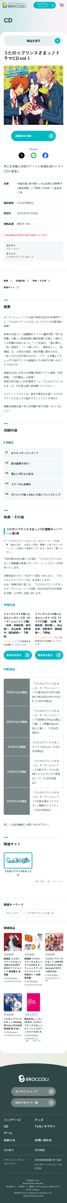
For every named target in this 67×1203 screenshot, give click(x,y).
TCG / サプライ (45, 1126)
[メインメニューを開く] (61, 5)
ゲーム (8, 1133)
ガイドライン (10, 1163)
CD (6, 1126)
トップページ (12, 1120)
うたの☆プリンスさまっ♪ (20, 256)
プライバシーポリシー (15, 1159)
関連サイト (9, 287)
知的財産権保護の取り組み (48, 1159)
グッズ (39, 1120)
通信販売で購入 (23, 135)
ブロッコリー (13, 248)
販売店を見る (14, 655)
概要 (6, 280)
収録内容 (20, 280)
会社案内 (9, 1150)
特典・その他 (39, 280)
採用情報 (39, 1150)
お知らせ (9, 1140)
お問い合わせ (43, 1140)
